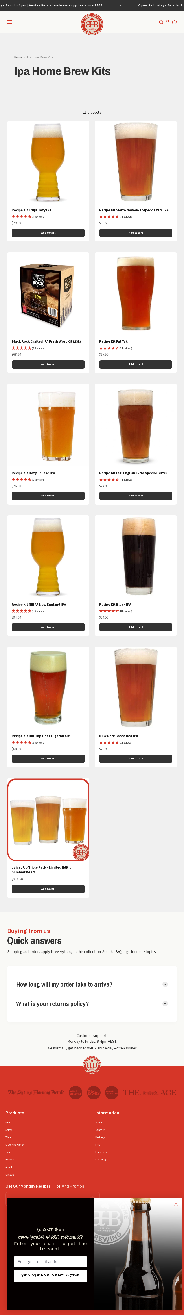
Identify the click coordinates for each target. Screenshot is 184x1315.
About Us (100, 1122)
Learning (100, 1160)
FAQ (97, 1145)
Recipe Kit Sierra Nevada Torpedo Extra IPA (134, 210)
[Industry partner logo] (36, 1093)
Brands (9, 1160)
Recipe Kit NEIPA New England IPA (39, 604)
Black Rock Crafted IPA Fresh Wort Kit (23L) (46, 341)
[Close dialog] (176, 1204)
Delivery (100, 1137)
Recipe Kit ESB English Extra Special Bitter (133, 473)
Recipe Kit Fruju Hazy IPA (31, 210)
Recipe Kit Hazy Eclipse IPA (33, 473)
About (8, 1167)
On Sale (9, 1175)
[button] (28, 217)
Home (18, 57)
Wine (8, 1137)
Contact (100, 1130)
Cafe (8, 1152)
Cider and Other (14, 1145)
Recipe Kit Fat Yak (113, 341)
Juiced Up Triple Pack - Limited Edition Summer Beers (43, 870)
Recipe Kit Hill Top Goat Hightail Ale (41, 735)
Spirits (8, 1130)
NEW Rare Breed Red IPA (118, 735)
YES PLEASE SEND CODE (51, 1275)
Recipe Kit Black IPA (115, 604)
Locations (101, 1152)
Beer (8, 1122)
